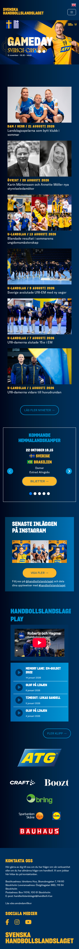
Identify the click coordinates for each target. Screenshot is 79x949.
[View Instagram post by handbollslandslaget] (28, 560)
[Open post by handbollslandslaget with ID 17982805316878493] (39, 551)
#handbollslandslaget (52, 585)
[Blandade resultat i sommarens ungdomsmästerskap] (39, 213)
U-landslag (16, 234)
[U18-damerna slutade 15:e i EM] (39, 316)
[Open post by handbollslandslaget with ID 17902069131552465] (21, 551)
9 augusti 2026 (42, 288)
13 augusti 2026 (43, 234)
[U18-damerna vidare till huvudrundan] (39, 366)
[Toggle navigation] (71, 12)
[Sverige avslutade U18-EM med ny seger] (39, 266)
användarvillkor (23, 903)
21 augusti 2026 (41, 126)
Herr (21, 126)
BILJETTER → (39, 481)
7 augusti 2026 (42, 338)
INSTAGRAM (32, 531)
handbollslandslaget (21, 544)
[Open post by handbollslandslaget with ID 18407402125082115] (58, 551)
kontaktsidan (29, 874)
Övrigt (13, 180)
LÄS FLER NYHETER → (39, 410)
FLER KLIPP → (57, 733)
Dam (10, 126)
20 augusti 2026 (35, 180)
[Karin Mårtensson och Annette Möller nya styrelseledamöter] (39, 159)
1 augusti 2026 (42, 388)
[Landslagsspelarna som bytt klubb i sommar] (39, 105)
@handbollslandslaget (39, 581)
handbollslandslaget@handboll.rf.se (33, 895)
